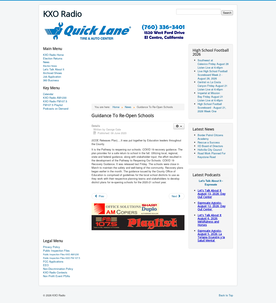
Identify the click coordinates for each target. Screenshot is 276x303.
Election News (50, 65)
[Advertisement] (116, 41)
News (46, 62)
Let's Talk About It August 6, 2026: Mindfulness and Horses (209, 220)
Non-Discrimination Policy (58, 269)
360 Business (51, 80)
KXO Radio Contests (55, 272)
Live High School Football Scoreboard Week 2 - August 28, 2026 (213, 74)
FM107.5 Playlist (53, 105)
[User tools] (178, 126)
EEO (46, 265)
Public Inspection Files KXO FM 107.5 (61, 258)
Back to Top (226, 295)
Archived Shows (52, 73)
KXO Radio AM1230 (54, 98)
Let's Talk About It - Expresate (211, 182)
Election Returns (52, 58)
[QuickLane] (116, 31)
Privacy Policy (51, 247)
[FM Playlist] (138, 222)
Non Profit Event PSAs (56, 276)
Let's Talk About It (53, 69)
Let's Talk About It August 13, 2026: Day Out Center (211, 194)
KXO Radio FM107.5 (55, 101)
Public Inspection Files (56, 250)
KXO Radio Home (53, 55)
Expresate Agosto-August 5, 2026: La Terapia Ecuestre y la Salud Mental (211, 235)
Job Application (52, 76)
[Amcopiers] (125, 208)
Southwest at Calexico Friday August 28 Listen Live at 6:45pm (213, 63)
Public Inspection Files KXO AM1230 (61, 254)
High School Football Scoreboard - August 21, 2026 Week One (212, 107)
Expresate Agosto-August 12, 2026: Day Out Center (211, 206)
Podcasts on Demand (55, 108)
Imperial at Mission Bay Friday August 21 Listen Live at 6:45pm (210, 96)
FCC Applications (53, 261)
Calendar (48, 94)
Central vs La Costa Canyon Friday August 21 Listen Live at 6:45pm (212, 85)
